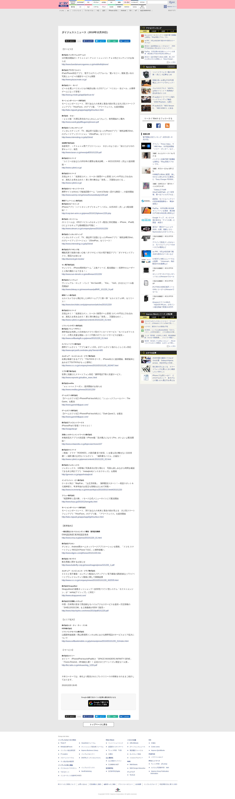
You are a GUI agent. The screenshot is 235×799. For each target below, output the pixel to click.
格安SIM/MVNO (145, 10)
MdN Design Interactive (137, 768)
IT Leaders (64, 754)
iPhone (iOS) (113, 10)
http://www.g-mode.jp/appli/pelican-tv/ (78, 95)
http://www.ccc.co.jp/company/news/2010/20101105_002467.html (90, 365)
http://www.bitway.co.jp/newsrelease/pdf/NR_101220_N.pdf (87, 289)
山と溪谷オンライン (115, 761)
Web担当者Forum (66, 747)
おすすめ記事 (151, 353)
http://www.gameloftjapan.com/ (75, 405)
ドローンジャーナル (67, 758)
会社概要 (138, 784)
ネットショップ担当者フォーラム (92, 747)
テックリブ (131, 772)
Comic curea (155, 747)
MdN (128, 761)
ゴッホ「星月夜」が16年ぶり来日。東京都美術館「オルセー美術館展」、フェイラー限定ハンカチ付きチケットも (160, 338)
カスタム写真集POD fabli (160, 767)
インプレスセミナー (88, 754)
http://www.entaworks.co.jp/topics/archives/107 (82, 444)
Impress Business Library (89, 750)
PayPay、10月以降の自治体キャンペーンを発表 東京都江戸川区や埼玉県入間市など (164, 210)
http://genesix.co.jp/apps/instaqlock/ (77, 474)
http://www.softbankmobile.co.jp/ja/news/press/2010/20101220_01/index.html (95, 641)
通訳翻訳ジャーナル (136, 750)
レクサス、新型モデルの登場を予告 (156, 326)
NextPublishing (86, 771)
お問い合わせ (82, 784)
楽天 (103, 10)
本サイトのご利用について (67, 784)
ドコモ (61, 10)
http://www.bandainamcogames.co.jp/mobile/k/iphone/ (85, 64)
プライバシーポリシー (125, 784)
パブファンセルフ (157, 757)
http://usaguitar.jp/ (69, 429)
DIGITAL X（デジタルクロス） (91, 758)
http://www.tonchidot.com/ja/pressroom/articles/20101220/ (87, 305)
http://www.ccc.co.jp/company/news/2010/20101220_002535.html (90, 580)
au (68, 10)
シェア (90, 41)
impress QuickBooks (158, 750)
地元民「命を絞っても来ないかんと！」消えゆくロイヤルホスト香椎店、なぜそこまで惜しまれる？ (160, 343)
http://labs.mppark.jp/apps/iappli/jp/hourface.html (83, 110)
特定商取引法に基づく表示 (168, 784)
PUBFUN (152, 754)
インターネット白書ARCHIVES (71, 775)
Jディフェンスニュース (137, 747)
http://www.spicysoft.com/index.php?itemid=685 (82, 350)
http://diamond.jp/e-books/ (73, 259)
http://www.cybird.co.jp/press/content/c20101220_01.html (86, 320)
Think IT (63, 743)
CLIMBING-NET (113, 764)
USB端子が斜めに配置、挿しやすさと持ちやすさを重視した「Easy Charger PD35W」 (164, 176)
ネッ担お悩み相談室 (67, 761)
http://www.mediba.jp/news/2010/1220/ (78, 390)
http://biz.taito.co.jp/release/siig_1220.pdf (79, 665)
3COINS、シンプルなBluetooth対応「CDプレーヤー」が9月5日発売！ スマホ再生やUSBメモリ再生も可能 (160, 332)
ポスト (72, 41)
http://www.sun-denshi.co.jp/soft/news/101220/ (82, 274)
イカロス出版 (131, 740)
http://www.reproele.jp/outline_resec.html (79, 377)
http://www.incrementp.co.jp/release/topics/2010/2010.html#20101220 (92, 490)
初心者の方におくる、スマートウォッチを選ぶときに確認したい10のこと (164, 369)
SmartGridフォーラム (88, 743)
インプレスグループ (150, 784)
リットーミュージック (115, 743)
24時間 (154, 31)
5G (130, 10)
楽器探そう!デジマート (115, 747)
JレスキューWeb (135, 754)
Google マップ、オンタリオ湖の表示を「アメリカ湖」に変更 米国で (164, 220)
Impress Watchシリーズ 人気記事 (159, 314)
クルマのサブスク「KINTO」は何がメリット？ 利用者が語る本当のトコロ (164, 90)
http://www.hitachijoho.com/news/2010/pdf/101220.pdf (85, 611)
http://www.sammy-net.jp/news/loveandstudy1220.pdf (85, 195)
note (114, 41)
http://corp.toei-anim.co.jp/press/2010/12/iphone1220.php (86, 213)
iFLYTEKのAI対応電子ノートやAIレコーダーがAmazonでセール (164, 289)
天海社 (153, 743)
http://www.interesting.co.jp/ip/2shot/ (77, 137)
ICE (150, 740)
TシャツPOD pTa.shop (159, 764)
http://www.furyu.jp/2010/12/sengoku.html (79, 502)
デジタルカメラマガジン (69, 768)
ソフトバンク (76, 10)
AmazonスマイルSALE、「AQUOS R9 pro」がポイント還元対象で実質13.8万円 (164, 304)
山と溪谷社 (109, 758)
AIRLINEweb (134, 743)
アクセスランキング (153, 28)
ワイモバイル (89, 10)
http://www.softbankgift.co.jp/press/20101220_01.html (85, 338)
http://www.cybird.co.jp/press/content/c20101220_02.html (86, 459)
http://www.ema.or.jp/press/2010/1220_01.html (82, 538)
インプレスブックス (88, 767)
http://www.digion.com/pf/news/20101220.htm (81, 553)
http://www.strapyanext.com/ (74, 595)
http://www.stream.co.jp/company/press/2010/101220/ (85, 229)
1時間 (145, 31)
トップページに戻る (98, 724)
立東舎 (110, 754)
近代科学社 (109, 768)
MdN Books (133, 764)
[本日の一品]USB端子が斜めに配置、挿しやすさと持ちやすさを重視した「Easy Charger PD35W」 (160, 59)
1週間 (163, 31)
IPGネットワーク (154, 761)
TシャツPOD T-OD (115, 750)
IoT (136, 10)
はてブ (102, 41)
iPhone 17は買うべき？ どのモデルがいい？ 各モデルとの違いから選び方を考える (164, 377)
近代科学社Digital (114, 771)
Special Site (151, 67)
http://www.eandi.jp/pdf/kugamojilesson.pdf (81, 122)
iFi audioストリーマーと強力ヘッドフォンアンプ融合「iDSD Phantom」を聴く (164, 99)
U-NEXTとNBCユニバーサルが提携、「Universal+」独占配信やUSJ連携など (163, 261)
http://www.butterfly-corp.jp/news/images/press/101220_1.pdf (88, 565)
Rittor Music (110, 740)
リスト (79, 41)
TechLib (132, 775)
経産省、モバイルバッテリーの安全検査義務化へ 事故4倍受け (164, 201)
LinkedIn (126, 41)
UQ (98, 10)
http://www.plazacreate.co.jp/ (74, 80)
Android (123, 10)
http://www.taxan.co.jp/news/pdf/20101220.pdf (81, 152)
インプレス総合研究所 (68, 750)
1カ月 (172, 31)
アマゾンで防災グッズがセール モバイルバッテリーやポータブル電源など (164, 244)
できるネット (65, 772)
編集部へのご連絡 (110, 784)
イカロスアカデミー (136, 758)
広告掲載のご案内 (95, 784)
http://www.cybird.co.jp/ (72, 168)
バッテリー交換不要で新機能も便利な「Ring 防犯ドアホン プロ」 (164, 161)
